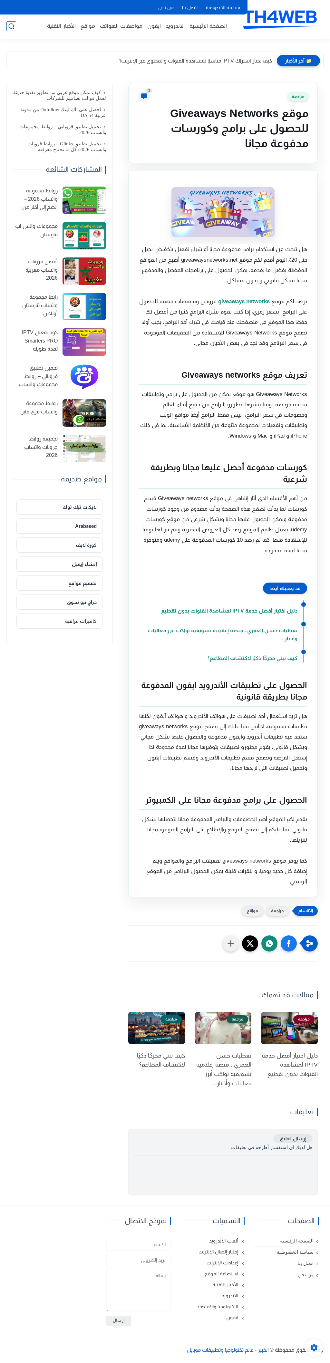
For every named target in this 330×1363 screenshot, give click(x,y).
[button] (289, 943)
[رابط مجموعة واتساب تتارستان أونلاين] (84, 306)
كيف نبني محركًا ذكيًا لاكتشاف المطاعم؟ (252, 658)
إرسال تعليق (293, 1138)
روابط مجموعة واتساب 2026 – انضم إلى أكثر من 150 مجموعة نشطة (36, 200)
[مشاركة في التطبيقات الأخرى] (231, 943)
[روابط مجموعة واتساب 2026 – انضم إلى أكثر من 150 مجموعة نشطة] (84, 200)
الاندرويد (175, 26)
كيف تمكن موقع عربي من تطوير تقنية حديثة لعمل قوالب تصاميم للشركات (59, 95)
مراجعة (298, 96)
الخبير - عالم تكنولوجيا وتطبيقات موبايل (228, 1350)
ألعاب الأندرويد (224, 1240)
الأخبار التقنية (61, 26)
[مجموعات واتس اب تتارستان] (84, 235)
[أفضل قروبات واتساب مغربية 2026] (84, 271)
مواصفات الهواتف (121, 26)
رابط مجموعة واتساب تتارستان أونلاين (40, 305)
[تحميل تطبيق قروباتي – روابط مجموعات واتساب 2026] (84, 377)
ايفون (154, 26)
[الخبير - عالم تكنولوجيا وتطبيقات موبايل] (280, 18)
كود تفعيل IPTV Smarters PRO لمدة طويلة (40, 341)
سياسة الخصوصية (223, 7)
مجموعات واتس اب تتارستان (36, 230)
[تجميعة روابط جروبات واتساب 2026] (84, 448)
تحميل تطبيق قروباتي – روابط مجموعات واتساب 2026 (62, 129)
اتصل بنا (190, 7)
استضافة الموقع (222, 1273)
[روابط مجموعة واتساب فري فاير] (84, 413)
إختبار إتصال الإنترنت (219, 1251)
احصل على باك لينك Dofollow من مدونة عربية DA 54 (63, 112)
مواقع (88, 26)
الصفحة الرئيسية (208, 26)
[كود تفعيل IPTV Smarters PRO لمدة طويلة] (84, 342)
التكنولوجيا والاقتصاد (218, 1306)
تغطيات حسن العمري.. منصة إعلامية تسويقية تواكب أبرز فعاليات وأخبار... (222, 635)
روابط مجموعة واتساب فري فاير (40, 407)
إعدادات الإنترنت (223, 1262)
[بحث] (11, 26)
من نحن (166, 7)
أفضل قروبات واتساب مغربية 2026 (41, 270)
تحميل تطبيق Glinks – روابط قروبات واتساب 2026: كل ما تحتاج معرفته (66, 146)
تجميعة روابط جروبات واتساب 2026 (41, 447)
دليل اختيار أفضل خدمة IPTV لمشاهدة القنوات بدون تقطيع (229, 611)
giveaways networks (244, 301)
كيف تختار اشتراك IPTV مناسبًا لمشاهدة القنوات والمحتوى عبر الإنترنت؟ (195, 60)
